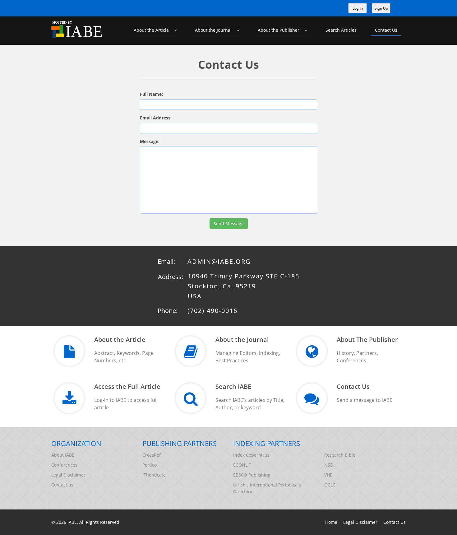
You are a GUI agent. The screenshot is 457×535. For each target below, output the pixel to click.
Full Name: (151, 94)
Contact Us (386, 30)
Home (331, 522)
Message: (149, 141)
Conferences (64, 465)
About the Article (154, 30)
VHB (328, 475)
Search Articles (341, 30)
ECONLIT (242, 465)
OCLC (329, 485)
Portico (149, 465)
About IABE (62, 455)
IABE (72, 522)
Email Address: (156, 118)
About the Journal (216, 30)
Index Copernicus (251, 455)
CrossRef (151, 455)
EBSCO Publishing (251, 475)
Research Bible (339, 455)
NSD (328, 465)
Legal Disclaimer (68, 475)
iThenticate (154, 475)
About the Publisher (281, 30)
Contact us (62, 485)
